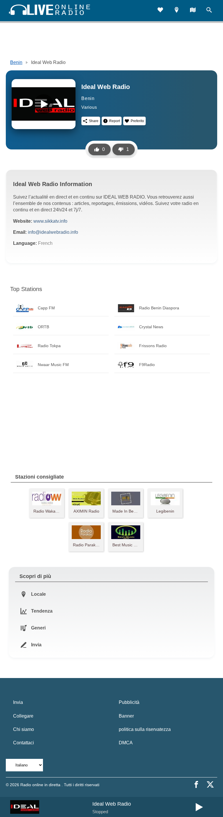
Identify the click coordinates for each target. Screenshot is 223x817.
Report (114, 121)
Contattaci (23, 742)
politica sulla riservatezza (145, 729)
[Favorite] (160, 11)
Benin (16, 62)
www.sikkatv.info (50, 221)
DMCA (126, 742)
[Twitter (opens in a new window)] (210, 784)
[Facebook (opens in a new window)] (196, 784)
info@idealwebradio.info (53, 232)
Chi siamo (23, 729)
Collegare (23, 715)
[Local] (176, 11)
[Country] (193, 11)
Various (89, 107)
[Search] (209, 11)
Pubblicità (129, 702)
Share (93, 121)
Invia (18, 702)
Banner (126, 715)
